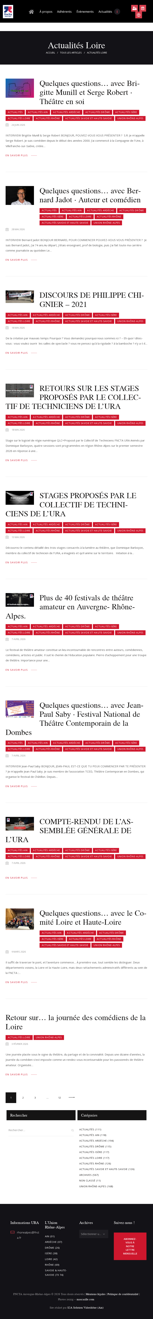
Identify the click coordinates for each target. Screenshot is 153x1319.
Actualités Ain (38, 112)
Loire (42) (51, 1259)
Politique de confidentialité (123, 1294)
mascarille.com (85, 1299)
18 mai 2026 (18, 327)
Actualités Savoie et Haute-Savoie (88, 118)
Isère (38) (51, 1253)
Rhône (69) (52, 1264)
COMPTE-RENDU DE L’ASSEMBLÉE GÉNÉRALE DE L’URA (69, 830)
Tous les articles (71, 52)
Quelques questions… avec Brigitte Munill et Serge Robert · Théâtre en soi (90, 92)
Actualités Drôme (97, 112)
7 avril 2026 (18, 639)
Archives (85, 1175)
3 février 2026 (20, 1044)
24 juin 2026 (18, 125)
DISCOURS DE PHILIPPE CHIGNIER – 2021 (92, 299)
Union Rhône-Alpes (130, 118)
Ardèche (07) (53, 1242)
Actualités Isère (126, 112)
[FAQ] (138, 15)
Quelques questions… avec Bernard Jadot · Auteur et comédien (90, 195)
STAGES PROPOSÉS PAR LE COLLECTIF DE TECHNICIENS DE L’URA (71, 504)
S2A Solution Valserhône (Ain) (85, 1307)
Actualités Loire (19, 118)
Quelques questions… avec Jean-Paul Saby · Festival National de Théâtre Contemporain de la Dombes (74, 718)
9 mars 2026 (19, 951)
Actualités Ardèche (66, 112)
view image (20, 88)
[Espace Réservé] (134, 8)
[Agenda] (142, 8)
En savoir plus (17, 155)
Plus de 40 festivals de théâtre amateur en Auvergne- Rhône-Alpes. (70, 606)
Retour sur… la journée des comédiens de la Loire (76, 1022)
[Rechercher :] (41, 1130)
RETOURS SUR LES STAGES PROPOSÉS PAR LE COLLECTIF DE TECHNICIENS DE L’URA (73, 397)
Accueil (50, 52)
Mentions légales (95, 1294)
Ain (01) (50, 1236)
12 (61, 1095)
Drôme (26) (52, 1247)
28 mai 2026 (18, 229)
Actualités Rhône (48, 118)
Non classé (87, 1180)
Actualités (15, 112)
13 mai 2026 (18, 537)
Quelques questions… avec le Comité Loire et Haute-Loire (93, 917)
